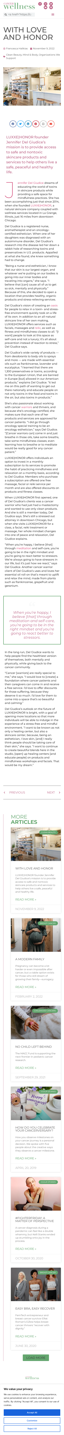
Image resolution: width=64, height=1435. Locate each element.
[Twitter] (51, 4)
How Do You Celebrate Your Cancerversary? (35, 1129)
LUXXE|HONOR (41, 205)
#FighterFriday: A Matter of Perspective (34, 1219)
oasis (54, 305)
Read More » (25, 899)
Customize (32, 1420)
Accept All (32, 1412)
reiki (38, 328)
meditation (23, 548)
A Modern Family (29, 959)
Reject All (32, 1428)
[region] (32, 1409)
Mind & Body (30, 54)
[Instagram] (45, 4)
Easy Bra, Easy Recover (35, 1308)
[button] (53, 14)
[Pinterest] (51, 7)
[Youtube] (45, 7)
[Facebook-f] (40, 4)
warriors (26, 407)
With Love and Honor (34, 868)
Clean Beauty (14, 54)
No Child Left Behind (33, 1046)
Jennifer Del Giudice (31, 183)
